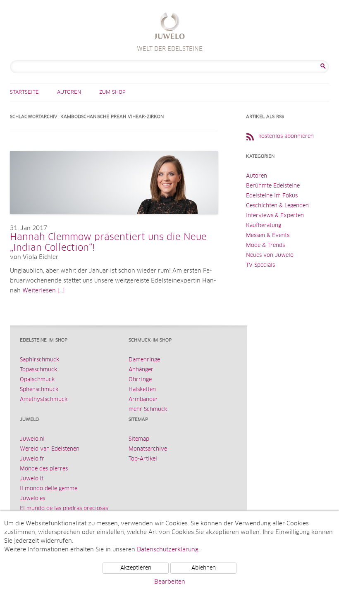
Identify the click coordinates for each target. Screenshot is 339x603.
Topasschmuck (38, 370)
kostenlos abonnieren (286, 136)
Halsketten (142, 389)
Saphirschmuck (39, 360)
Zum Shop (112, 92)
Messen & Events (267, 235)
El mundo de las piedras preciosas (64, 508)
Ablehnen (203, 568)
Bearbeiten (169, 582)
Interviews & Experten (275, 215)
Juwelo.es (32, 498)
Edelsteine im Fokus (272, 196)
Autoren (69, 92)
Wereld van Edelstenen (49, 449)
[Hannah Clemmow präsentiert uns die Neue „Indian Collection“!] (114, 222)
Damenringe (144, 360)
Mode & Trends (265, 245)
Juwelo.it (31, 479)
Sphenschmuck (39, 389)
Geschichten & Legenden (277, 206)
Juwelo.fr (32, 459)
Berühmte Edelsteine (273, 186)
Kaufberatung (263, 225)
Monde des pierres (44, 469)
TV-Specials (260, 265)
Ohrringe (140, 379)
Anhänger (141, 370)
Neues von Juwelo (270, 255)
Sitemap (139, 439)
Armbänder (143, 399)
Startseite (24, 92)
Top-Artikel (143, 459)
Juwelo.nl (32, 439)
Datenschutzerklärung (167, 550)
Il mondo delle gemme (48, 488)
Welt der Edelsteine (170, 27)
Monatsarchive (148, 449)
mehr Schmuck (148, 409)
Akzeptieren (135, 568)
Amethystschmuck (43, 399)
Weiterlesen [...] (43, 291)
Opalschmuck (37, 379)
